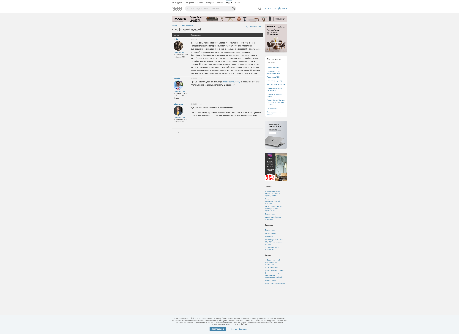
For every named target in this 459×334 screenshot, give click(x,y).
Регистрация (270, 8)
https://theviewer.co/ (231, 82)
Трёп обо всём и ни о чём (276, 85)
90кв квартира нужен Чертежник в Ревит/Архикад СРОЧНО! (273, 194)
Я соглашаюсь (217, 329)
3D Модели (177, 2)
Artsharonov (178, 104)
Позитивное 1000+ (273, 77)
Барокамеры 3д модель (275, 81)
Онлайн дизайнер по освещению (273, 218)
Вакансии (269, 225)
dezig (176, 39)
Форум (229, 2)
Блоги (237, 2)
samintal (177, 78)
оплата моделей (273, 67)
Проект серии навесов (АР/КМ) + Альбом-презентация (273, 209)
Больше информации (239, 329)
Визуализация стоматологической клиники (272, 201)
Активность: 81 (179, 53)
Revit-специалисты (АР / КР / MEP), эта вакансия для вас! (274, 242)
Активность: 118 (179, 117)
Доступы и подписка (194, 2)
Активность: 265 (179, 91)
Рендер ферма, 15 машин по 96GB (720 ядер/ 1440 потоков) (276, 102)
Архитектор (269, 236)
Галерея (210, 2)
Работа (219, 2)
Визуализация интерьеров (275, 284)
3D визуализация (271, 267)
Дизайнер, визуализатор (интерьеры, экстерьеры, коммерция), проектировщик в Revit (274, 274)
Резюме (268, 255)
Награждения (272, 108)
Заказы (268, 187)
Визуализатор (270, 214)
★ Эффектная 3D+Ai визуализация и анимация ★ (272, 262)
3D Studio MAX (186, 26)
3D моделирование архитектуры (272, 248)
